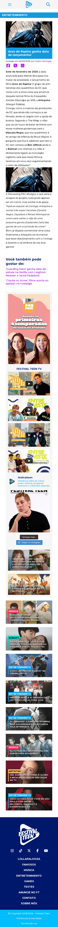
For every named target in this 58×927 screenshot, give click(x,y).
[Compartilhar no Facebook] (8, 66)
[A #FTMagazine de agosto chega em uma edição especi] (29, 511)
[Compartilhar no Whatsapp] (22, 66)
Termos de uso (29, 923)
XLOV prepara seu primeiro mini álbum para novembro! (29, 752)
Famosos (29, 864)
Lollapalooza (29, 859)
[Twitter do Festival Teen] (29, 851)
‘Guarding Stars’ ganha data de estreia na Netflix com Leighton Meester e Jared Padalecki (26, 272)
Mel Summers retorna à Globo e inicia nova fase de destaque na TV (29, 777)
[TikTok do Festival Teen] (20, 851)
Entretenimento (14, 15)
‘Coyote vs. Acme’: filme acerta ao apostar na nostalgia (27, 282)
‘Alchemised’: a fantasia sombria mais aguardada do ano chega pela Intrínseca (30, 724)
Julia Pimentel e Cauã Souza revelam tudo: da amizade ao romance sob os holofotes (28, 644)
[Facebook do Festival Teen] (37, 851)
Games (29, 881)
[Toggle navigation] (10, 4)
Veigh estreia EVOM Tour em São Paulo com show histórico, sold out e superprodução (30, 803)
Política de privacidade (29, 918)
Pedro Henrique (43, 61)
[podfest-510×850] (29, 328)
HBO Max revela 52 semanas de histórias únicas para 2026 (28, 699)
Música (29, 870)
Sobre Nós (29, 903)
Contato (29, 897)
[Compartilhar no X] (15, 66)
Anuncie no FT (29, 892)
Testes (29, 886)
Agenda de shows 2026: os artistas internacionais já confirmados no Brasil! (26, 617)
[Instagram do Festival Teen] (12, 851)
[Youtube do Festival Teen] (45, 851)
